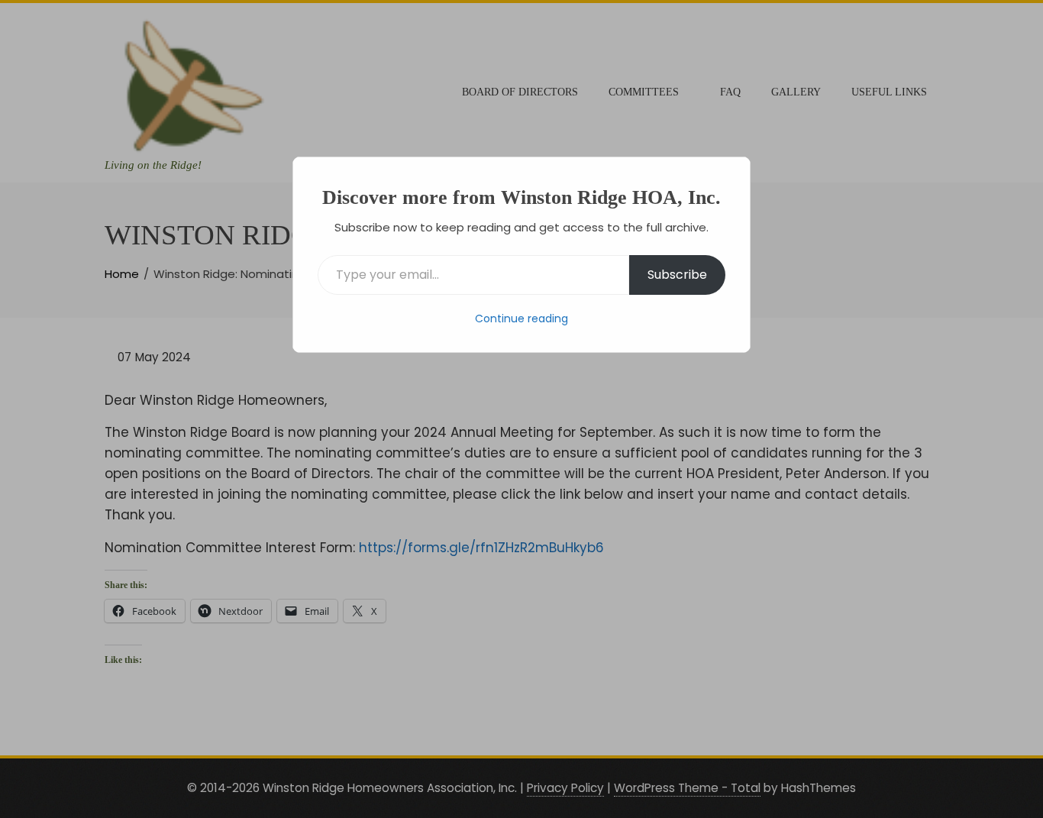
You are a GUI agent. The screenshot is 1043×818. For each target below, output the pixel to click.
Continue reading (521, 318)
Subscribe (677, 274)
